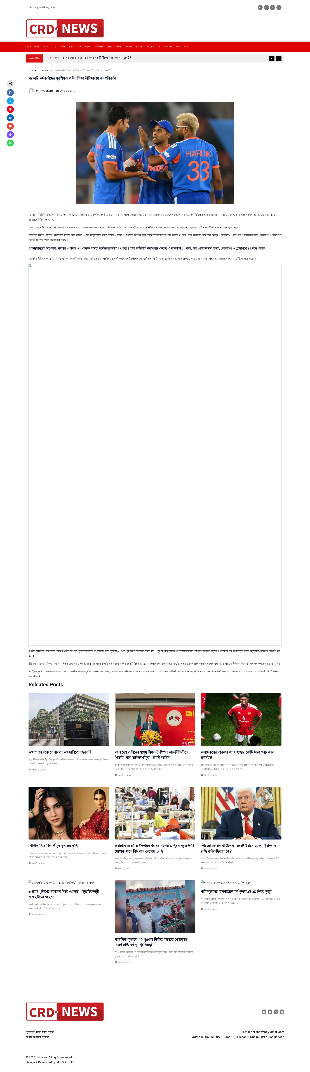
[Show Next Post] (278, 58)
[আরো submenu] (189, 46)
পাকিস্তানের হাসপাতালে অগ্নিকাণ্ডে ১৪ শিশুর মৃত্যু (236, 891)
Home (32, 70)
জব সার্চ (45, 70)
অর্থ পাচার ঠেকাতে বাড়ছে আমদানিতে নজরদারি (60, 752)
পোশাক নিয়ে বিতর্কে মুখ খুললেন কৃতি (53, 845)
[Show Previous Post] (271, 58)
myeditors (46, 90)
